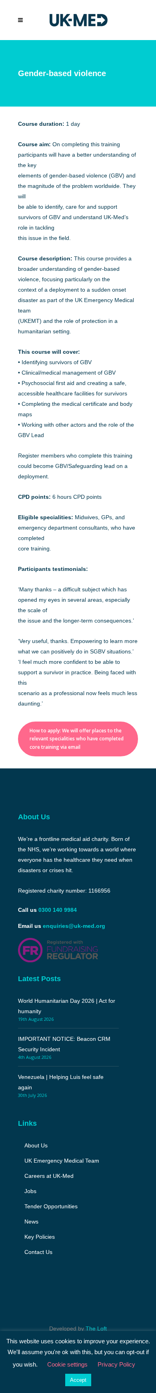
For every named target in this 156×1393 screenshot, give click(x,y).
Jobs (30, 1191)
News (31, 1221)
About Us (36, 1145)
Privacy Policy (116, 1364)
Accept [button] (78, 1380)
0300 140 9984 (57, 910)
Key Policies (39, 1237)
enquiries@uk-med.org (74, 926)
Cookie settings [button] (67, 1364)
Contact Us (38, 1252)
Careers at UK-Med (49, 1176)
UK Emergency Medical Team (61, 1160)
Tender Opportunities (51, 1206)
